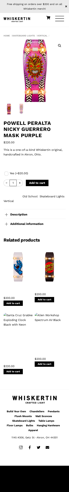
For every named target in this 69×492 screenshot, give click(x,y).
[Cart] (48, 17)
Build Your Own (16, 411)
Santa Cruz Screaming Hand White (18, 289)
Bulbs (29, 425)
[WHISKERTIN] (17, 19)
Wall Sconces (43, 416)
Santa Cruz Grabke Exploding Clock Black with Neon (15, 354)
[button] (59, 45)
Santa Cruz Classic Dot (45, 287)
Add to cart (37, 183)
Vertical (42, 35)
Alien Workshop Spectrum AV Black (49, 350)
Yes (19, 173)
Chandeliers (37, 411)
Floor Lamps (15, 425)
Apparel (33, 430)
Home (7, 35)
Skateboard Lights (23, 35)
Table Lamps (46, 420)
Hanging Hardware (48, 425)
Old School (30, 196)
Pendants (54, 411)
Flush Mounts (23, 416)
